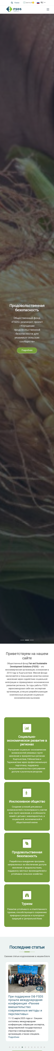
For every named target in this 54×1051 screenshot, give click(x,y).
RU (42, 2)
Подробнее (27, 354)
